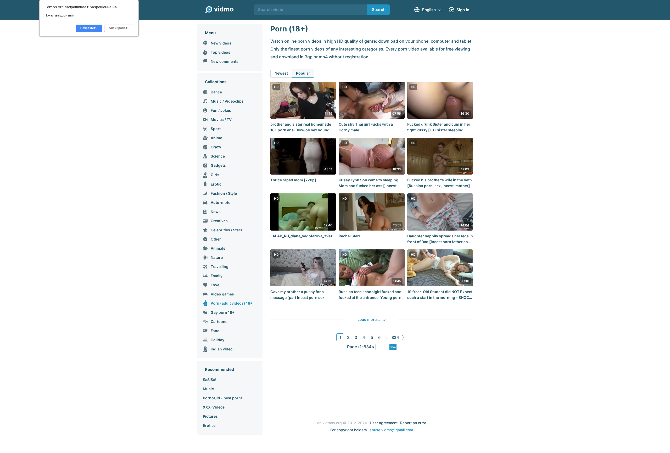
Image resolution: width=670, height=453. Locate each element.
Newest (281, 73)
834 (395, 337)
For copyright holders (348, 430)
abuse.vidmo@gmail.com (391, 430)
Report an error (413, 423)
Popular (303, 73)
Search (379, 9)
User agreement (384, 423)
